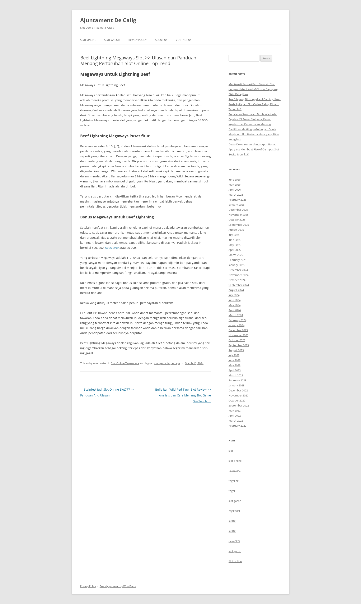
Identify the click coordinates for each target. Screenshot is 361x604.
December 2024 (238, 270)
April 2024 (235, 310)
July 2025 (234, 235)
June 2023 (234, 360)
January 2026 (236, 204)
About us (161, 40)
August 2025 (236, 230)
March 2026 (236, 194)
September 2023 (239, 345)
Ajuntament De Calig (108, 20)
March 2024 (236, 315)
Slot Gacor (111, 40)
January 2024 (236, 325)
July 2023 (234, 355)
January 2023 (236, 385)
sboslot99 (112, 248)
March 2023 (236, 375)
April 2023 (235, 370)
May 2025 (234, 245)
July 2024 (234, 295)
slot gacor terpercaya (167, 363)
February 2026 (237, 199)
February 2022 (237, 425)
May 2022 (234, 410)
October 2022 (237, 400)
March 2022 (236, 420)
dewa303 (234, 541)
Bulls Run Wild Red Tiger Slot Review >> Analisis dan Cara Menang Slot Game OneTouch (183, 395)
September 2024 (239, 285)
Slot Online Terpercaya (125, 363)
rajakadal (234, 511)
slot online (235, 461)
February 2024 (237, 320)
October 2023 (237, 340)
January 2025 (236, 265)
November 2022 (238, 395)
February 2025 (237, 260)
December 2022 (238, 390)
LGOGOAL (235, 471)
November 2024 (238, 275)
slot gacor (235, 501)
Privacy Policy (137, 40)
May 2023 (234, 365)
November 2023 (238, 335)
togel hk (234, 481)
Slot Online (88, 40)
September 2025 (239, 225)
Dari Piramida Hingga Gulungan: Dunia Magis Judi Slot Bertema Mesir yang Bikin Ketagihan (254, 134)
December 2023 (238, 330)
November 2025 (238, 215)
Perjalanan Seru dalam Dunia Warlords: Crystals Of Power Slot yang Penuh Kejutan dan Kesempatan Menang (253, 119)
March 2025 (236, 255)
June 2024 (234, 300)
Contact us (184, 40)
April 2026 (235, 189)
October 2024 (237, 280)
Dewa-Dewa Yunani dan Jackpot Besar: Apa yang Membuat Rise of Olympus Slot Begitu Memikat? (254, 149)
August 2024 (236, 290)
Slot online (235, 561)
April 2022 (235, 415)
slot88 (232, 521)
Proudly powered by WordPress (118, 586)
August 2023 (236, 350)
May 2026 (234, 184)
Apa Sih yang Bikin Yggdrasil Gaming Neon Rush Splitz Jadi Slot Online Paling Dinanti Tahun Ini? (255, 104)
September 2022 (239, 405)
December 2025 (238, 210)
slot (231, 451)
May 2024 (234, 305)
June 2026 (234, 179)
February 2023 (237, 380)
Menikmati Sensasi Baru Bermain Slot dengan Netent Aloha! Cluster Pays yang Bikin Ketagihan (253, 89)
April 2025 (235, 250)
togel (232, 491)
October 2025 (237, 220)
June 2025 (234, 240)
